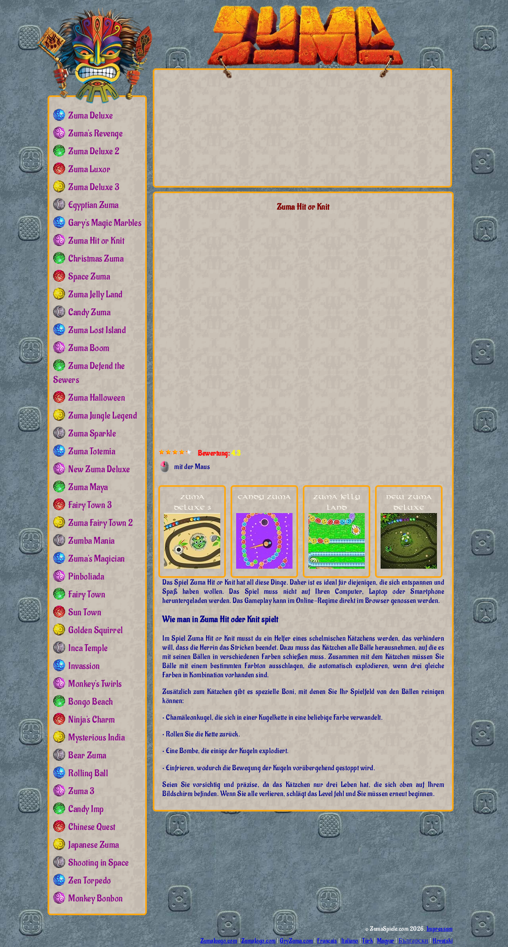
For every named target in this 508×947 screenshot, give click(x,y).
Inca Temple (88, 648)
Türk (367, 941)
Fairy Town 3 (90, 505)
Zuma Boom (89, 348)
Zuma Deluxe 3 (93, 187)
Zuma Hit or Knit (96, 241)
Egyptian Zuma (93, 205)
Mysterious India (96, 738)
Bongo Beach (90, 702)
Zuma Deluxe (90, 116)
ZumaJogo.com (258, 941)
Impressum (440, 929)
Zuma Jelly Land (95, 294)
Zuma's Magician (96, 559)
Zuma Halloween (96, 398)
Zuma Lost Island (97, 330)
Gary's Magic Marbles (104, 223)
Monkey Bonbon (95, 898)
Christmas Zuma (95, 259)
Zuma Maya (88, 487)
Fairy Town (86, 594)
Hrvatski (442, 941)
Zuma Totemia (91, 451)
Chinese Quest (91, 827)
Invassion (84, 666)
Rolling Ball (88, 773)
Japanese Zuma (93, 845)
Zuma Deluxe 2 (94, 151)
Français (327, 941)
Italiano (349, 941)
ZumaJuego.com (218, 941)
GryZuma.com (296, 941)
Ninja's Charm (91, 720)
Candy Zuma (264, 497)
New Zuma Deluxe (99, 469)
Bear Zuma (87, 755)
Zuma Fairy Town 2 (100, 523)
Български (413, 941)
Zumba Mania (91, 541)
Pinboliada (86, 577)
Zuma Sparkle (92, 434)
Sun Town (84, 612)
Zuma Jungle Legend (102, 416)
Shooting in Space (98, 863)
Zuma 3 (81, 791)
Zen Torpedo (89, 881)
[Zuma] (94, 53)
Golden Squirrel (95, 630)
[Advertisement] (233, 127)
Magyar (385, 941)
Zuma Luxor (89, 169)
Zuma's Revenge (95, 133)
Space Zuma (89, 277)
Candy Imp (86, 809)
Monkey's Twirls (95, 684)
